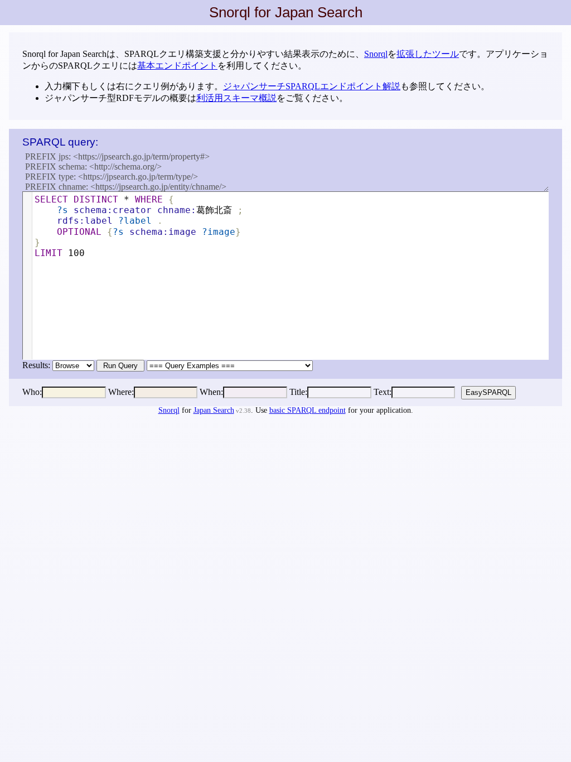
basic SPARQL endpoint (307, 410)
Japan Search (213, 410)
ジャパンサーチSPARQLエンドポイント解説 (311, 86)
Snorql (376, 54)
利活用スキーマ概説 (236, 98)
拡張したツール (427, 54)
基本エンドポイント (177, 65)
